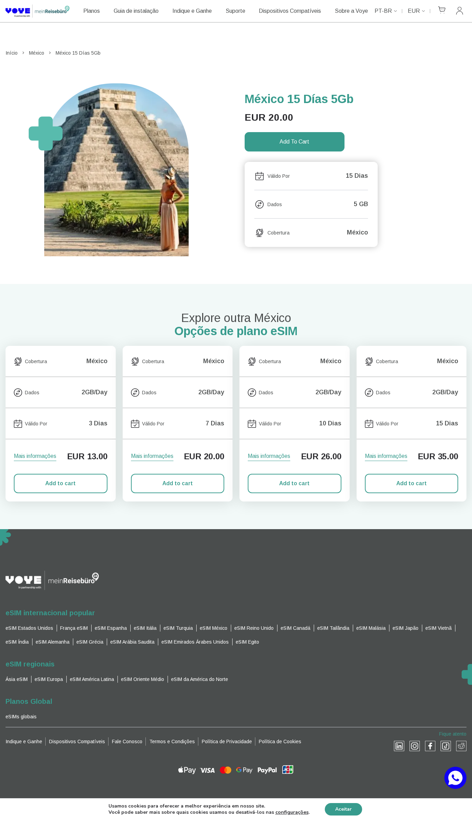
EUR (414, 11)
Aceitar (343, 809)
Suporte (235, 11)
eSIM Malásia (371, 628)
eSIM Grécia (89, 642)
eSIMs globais (21, 716)
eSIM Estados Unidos (29, 628)
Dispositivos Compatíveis (290, 11)
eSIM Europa (49, 679)
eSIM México (213, 628)
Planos (91, 11)
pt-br (383, 11)
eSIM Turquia (178, 628)
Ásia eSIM (17, 679)
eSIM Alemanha (52, 642)
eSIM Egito (247, 642)
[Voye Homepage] (37, 11)
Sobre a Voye (351, 11)
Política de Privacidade (227, 741)
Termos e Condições (172, 741)
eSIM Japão (405, 628)
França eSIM (74, 628)
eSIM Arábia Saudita (132, 642)
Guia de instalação (136, 11)
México (36, 53)
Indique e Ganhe (192, 11)
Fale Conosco (127, 741)
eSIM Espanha (111, 628)
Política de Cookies (280, 741)
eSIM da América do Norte (199, 679)
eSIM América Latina (92, 679)
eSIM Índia (17, 642)
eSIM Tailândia (333, 628)
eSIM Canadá (295, 628)
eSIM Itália (145, 628)
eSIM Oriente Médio (142, 679)
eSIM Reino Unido (254, 628)
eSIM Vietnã (438, 628)
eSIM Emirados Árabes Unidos (195, 642)
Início (12, 53)
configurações (292, 812)
